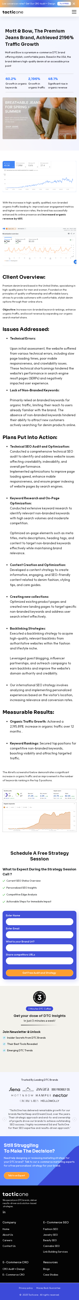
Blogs (46, 1269)
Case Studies (50, 1274)
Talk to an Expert (16, 1175)
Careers (7, 1240)
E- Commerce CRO (15, 1262)
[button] (4, 1119)
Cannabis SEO (51, 1246)
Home (6, 1229)
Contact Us (9, 1246)
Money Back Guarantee (48, 1288)
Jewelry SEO (50, 1234)
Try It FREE (64, 3)
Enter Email (12, 928)
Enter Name (13, 915)
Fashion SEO (50, 1229)
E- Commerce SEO (56, 1222)
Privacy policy (26, 1288)
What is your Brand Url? (20, 941)
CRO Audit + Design (14, 1269)
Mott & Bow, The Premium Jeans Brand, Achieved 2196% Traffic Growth (39, 37)
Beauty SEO (50, 1240)
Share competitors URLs (20, 954)
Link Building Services (55, 1251)
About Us (8, 1234)
